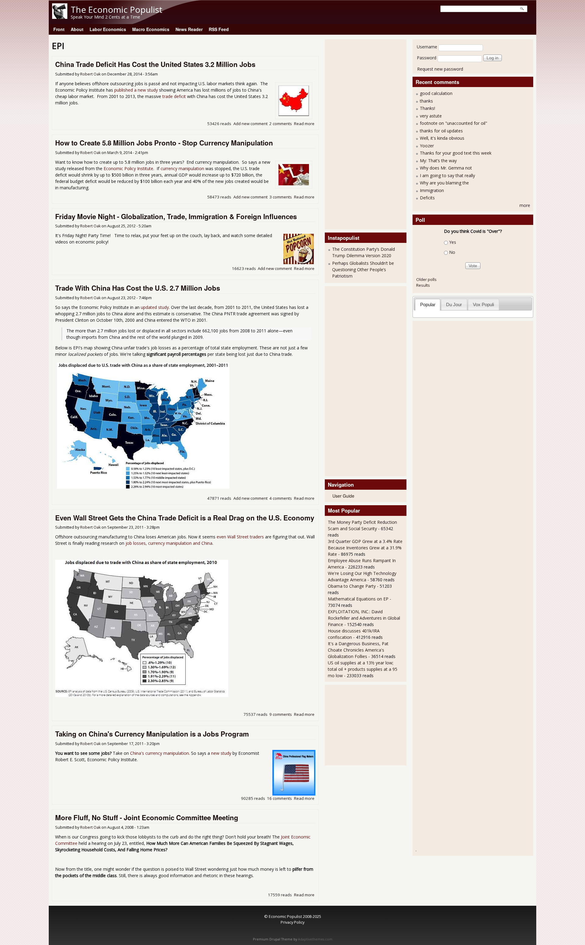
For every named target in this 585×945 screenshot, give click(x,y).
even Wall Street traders (240, 537)
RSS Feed (219, 29)
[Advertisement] (352, 133)
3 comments (280, 197)
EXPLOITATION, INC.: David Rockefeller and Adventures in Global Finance (364, 618)
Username (427, 47)
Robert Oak (90, 74)
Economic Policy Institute (128, 168)
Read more (304, 123)
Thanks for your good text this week (455, 153)
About (77, 29)
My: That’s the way (438, 160)
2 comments (280, 123)
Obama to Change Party (352, 586)
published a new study (136, 90)
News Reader (189, 29)
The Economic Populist (116, 9)
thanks (426, 101)
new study (221, 753)
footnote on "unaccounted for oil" (453, 123)
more (524, 205)
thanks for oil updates (441, 131)
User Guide (343, 496)
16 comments (279, 798)
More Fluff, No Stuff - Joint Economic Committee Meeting (146, 817)
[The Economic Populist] (59, 17)
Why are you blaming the (444, 183)
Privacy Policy (292, 922)
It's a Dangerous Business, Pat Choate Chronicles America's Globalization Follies (358, 650)
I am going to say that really (447, 175)
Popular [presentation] (427, 304)
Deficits (427, 198)
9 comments (280, 714)
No (452, 252)
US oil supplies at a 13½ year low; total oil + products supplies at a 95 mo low (362, 669)
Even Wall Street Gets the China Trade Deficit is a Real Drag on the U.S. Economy (184, 518)
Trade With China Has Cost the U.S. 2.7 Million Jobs (137, 288)
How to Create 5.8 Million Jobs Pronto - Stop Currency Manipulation (164, 143)
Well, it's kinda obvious (442, 138)
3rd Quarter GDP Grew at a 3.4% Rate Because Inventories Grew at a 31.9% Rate (365, 547)
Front (59, 29)
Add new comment (250, 123)
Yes (452, 242)
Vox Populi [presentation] (483, 304)
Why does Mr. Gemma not (446, 168)
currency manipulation (182, 168)
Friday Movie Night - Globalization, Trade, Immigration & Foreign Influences (176, 216)
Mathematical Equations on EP (358, 599)
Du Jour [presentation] (454, 304)
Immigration (432, 190)
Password (426, 58)
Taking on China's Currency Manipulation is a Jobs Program (152, 734)
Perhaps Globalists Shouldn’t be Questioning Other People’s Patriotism (363, 269)
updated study (155, 307)
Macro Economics (150, 29)
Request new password (440, 69)
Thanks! (427, 108)
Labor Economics (108, 29)
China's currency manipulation (159, 753)
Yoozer (427, 146)
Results (423, 285)
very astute (431, 116)
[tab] (427, 304)
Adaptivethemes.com (315, 939)
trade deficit (174, 96)
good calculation (436, 93)
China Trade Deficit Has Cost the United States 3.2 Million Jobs (155, 64)
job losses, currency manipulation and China (169, 543)
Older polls (426, 279)
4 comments (280, 498)
